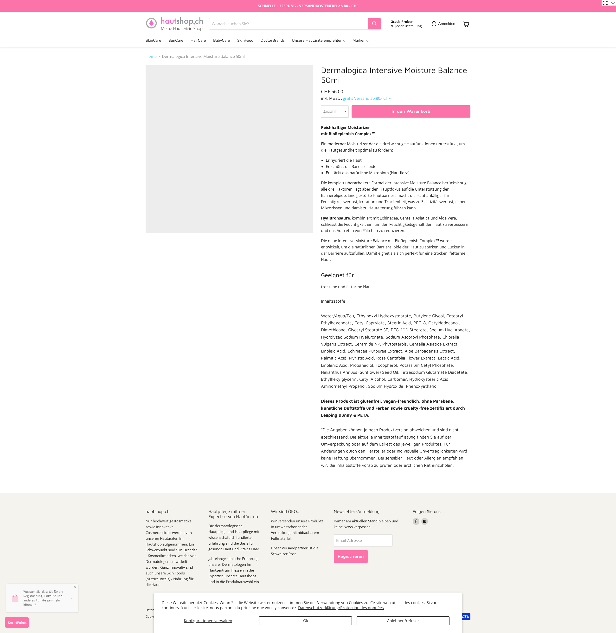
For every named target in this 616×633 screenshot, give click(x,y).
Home (151, 56)
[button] (609, 3)
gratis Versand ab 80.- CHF (367, 98)
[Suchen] (374, 23)
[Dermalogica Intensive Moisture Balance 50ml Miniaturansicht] (154, 246)
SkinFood (245, 40)
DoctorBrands (273, 40)
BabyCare (221, 40)
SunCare (175, 40)
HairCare (198, 40)
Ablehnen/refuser (403, 620)
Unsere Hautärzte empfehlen (317, 40)
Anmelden (446, 23)
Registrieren (351, 556)
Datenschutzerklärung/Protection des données (341, 607)
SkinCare (153, 40)
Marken (359, 40)
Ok (305, 620)
